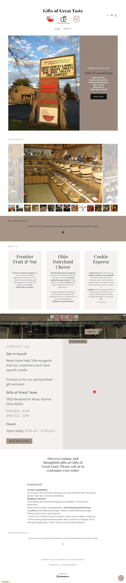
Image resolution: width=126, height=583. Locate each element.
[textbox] (54, 331)
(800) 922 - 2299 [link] (17, 416)
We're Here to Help (19, 441)
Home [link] (57, 29)
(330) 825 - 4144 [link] (17, 411)
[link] (63, 15)
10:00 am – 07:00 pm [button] (39, 431)
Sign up (92, 332)
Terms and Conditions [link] (69, 565)
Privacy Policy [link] (54, 565)
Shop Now (99, 97)
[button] (116, 15)
